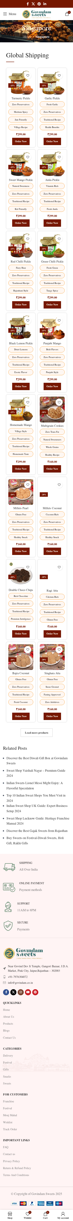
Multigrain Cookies (52, 426)
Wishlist (7, 1122)
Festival (7, 1062)
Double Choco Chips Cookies (21, 591)
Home (27, 36)
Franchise (8, 1101)
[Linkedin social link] (45, 4)
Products (8, 1023)
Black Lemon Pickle (21, 343)
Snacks (7, 1076)
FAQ (5, 1147)
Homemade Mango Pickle (21, 426)
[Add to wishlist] (27, 75)
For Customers (15, 1094)
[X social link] (33, 4)
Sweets (7, 1083)
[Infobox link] (36, 867)
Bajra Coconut (20, 673)
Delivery (8, 1055)
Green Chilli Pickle (52, 261)
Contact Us (9, 1037)
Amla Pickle (52, 180)
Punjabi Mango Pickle (52, 345)
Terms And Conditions (16, 1175)
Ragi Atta (52, 590)
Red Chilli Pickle (21, 261)
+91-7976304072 (18, 977)
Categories (12, 1048)
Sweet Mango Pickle (21, 180)
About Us (8, 1017)
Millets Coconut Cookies (52, 509)
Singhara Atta (52, 673)
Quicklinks (12, 1003)
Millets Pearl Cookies (20, 509)
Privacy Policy (11, 1161)
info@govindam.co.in (20, 983)
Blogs (6, 1030)
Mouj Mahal (10, 1115)
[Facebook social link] (27, 4)
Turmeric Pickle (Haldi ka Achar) (21, 100)
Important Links (16, 1140)
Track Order (10, 1129)
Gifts (6, 1069)
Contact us (9, 1154)
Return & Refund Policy (17, 1168)
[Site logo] (36, 13)
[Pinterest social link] (39, 4)
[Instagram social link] (21, 992)
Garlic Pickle (52, 98)
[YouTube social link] (28, 992)
